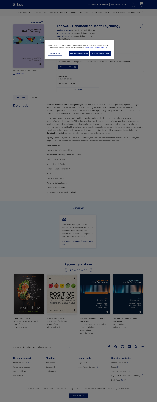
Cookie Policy (100, 47)
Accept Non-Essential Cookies (101, 53)
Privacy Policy (89, 47)
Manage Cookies (55, 53)
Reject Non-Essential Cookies (79, 53)
